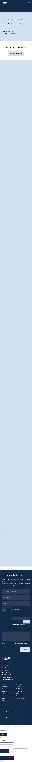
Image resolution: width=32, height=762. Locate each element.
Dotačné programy (20, 689)
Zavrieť (15, 629)
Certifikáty (18, 684)
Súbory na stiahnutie (20, 698)
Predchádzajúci (2, 23)
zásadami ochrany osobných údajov (20, 748)
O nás (3, 684)
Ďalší (29, 23)
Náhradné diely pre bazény (7, 696)
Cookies (17, 696)
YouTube (13, 706)
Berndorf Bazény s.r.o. (5, 2)
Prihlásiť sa (4, 751)
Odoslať (25, 649)
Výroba (3, 689)
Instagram (8, 706)
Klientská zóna (10, 718)
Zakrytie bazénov (5, 693)
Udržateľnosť (4, 691)
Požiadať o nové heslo (7, 758)
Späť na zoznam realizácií (16, 53)
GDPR (17, 693)
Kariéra (3, 700)
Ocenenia (18, 686)
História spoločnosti (6, 686)
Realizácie (7, 19)
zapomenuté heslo (13, 751)
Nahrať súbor (9, 609)
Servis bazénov (19, 691)
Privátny (13, 33)
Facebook (3, 706)
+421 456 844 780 (15, 2)
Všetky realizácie (12, 100)
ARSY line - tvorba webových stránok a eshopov (16, 726)
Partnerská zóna (10, 712)
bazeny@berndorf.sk (16, 4)
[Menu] (29, 3)
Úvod (3, 19)
